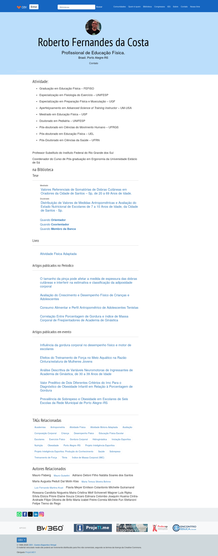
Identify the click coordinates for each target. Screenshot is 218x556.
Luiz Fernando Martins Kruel (48, 487)
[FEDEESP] (160, 527)
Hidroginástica (100, 439)
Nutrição (38, 445)
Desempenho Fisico (84, 433)
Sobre (175, 6)
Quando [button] (53, 220)
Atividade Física (78, 427)
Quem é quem (134, 6)
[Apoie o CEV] (132, 527)
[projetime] (93, 527)
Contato (184, 6)
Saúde (101, 451)
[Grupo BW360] (50, 527)
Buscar (99, 6)
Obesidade (53, 445)
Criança (65, 433)
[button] (19, 514)
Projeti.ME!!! (30, 552)
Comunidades (119, 6)
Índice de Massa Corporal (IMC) (88, 457)
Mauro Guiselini (62, 475)
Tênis (64, 457)
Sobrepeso (114, 451)
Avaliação (127, 427)
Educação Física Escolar (111, 433)
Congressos (159, 6)
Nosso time (195, 6)
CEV (20, 539)
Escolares (39, 439)
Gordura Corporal (79, 439)
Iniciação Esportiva (121, 439)
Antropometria (57, 427)
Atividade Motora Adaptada (104, 427)
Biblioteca (147, 6)
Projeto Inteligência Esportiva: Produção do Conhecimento (63, 451)
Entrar (34, 6)
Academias (40, 427)
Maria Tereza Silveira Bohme (96, 481)
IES (168, 6)
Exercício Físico (57, 439)
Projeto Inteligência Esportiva (100, 445)
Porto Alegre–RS (72, 445)
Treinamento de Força (45, 457)
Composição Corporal (45, 433)
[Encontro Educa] (184, 527)
